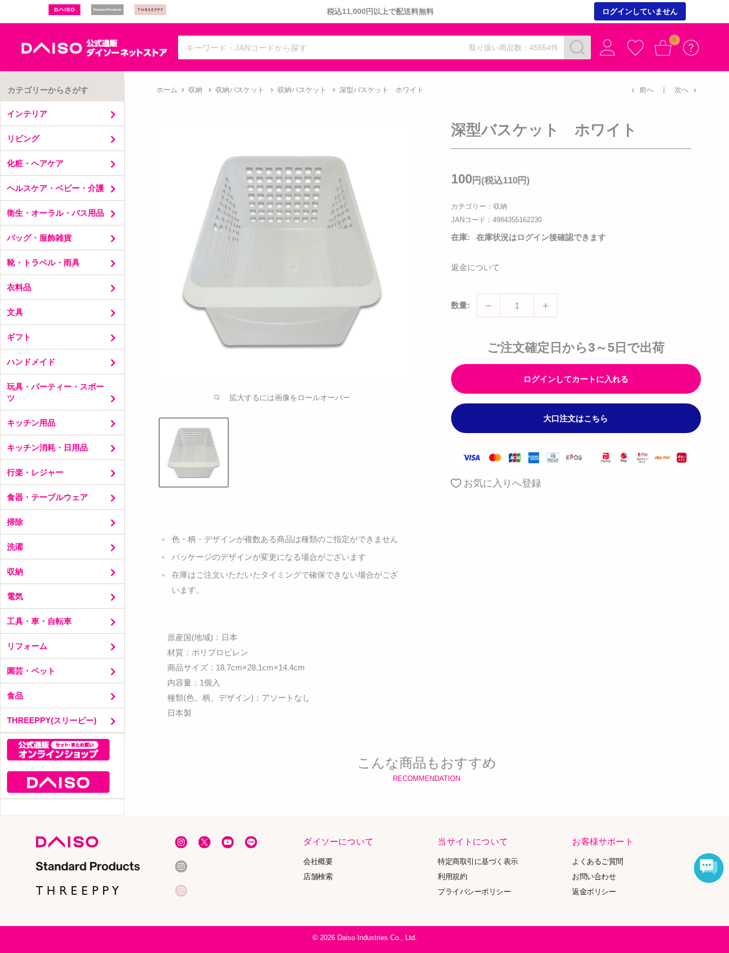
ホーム (167, 90)
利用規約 (452, 876)
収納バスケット (239, 90)
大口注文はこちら (575, 418)
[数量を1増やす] (545, 305)
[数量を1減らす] (488, 305)
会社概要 (318, 862)
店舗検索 (318, 876)
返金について (475, 267)
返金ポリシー (594, 891)
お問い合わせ (594, 876)
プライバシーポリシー (474, 891)
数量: (460, 305)
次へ (682, 90)
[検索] (577, 47)
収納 (195, 90)
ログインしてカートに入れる (576, 379)
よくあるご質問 (598, 862)
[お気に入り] (635, 47)
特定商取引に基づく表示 (478, 862)
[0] (662, 47)
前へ (646, 90)
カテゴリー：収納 (479, 207)
